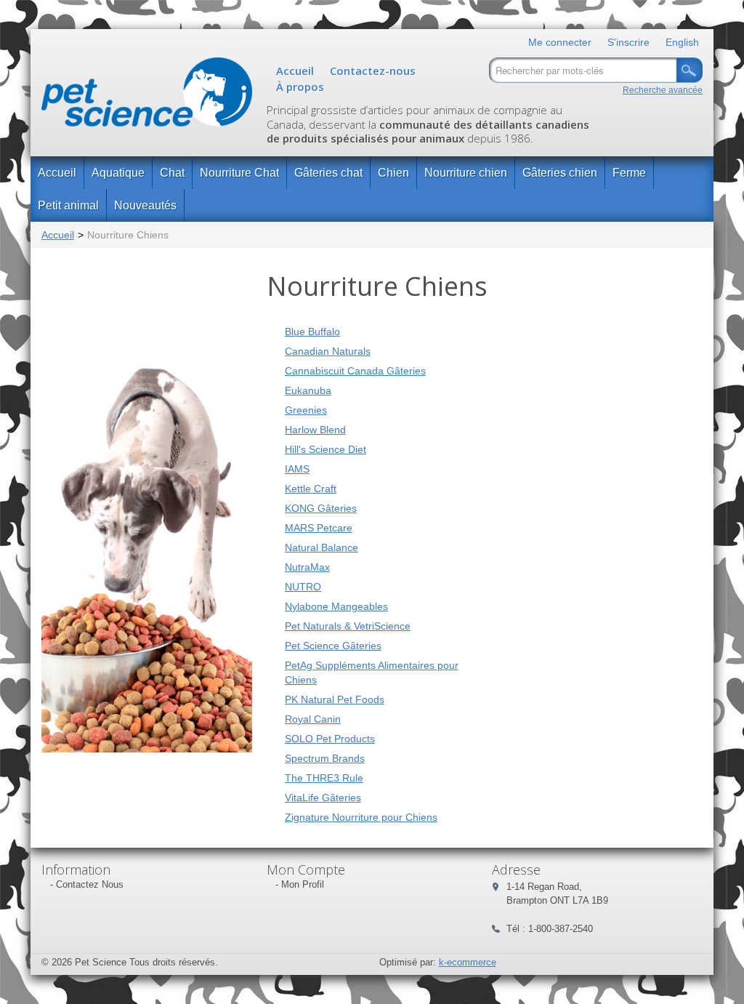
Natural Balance (321, 547)
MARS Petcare (318, 528)
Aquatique (118, 172)
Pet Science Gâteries (333, 645)
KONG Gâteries (321, 508)
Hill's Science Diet (325, 449)
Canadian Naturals (328, 351)
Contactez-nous (373, 70)
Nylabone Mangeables (336, 606)
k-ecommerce (467, 962)
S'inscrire (628, 42)
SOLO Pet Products (330, 738)
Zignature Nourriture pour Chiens (361, 817)
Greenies (306, 410)
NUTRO (303, 587)
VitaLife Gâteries (323, 797)
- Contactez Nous (87, 884)
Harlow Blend (315, 429)
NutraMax (307, 567)
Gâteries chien (559, 172)
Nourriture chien (465, 172)
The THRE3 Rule (324, 778)
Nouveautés (145, 205)
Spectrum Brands (325, 758)
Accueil (295, 70)
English (682, 42)
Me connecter (559, 42)
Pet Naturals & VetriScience (348, 626)
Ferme (629, 172)
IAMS (297, 469)
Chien (393, 172)
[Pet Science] (146, 95)
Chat (172, 172)
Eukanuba (308, 390)
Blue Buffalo (312, 331)
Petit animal (68, 205)
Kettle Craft (310, 488)
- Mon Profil (299, 884)
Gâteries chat (328, 172)
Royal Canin (313, 719)
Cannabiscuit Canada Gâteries (355, 371)
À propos (300, 86)
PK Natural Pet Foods (334, 699)
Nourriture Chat (239, 172)
